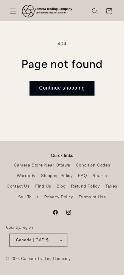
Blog (61, 186)
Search (99, 175)
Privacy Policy (58, 197)
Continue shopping (62, 87)
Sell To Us (28, 197)
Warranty (26, 175)
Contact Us (18, 186)
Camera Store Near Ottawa (42, 165)
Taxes (111, 186)
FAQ (82, 175)
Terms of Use (92, 197)
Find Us (43, 186)
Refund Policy (85, 186)
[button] (13, 11)
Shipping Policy (57, 175)
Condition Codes (93, 165)
